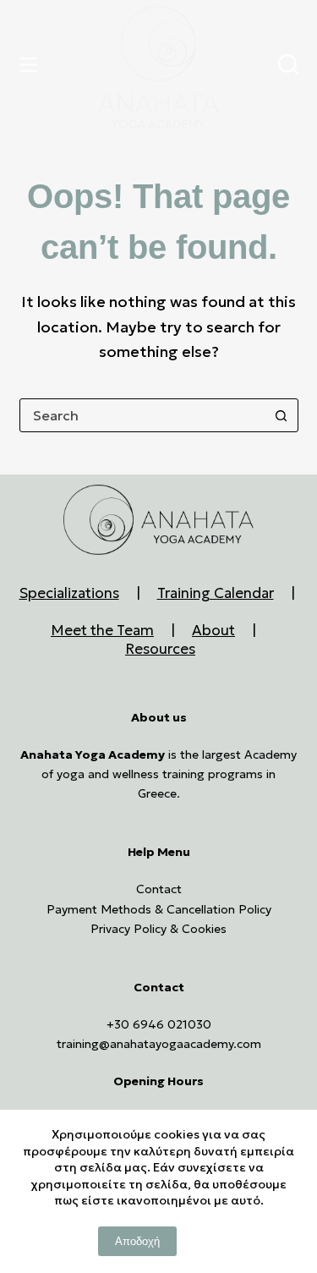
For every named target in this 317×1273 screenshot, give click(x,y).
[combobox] (142, 415)
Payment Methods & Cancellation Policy (158, 909)
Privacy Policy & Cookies (158, 928)
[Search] (288, 64)
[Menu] (32, 65)
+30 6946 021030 (159, 1024)
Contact (159, 889)
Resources (160, 648)
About (213, 630)
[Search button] (281, 415)
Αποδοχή (137, 1241)
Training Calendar (215, 593)
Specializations (69, 593)
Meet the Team (102, 630)
